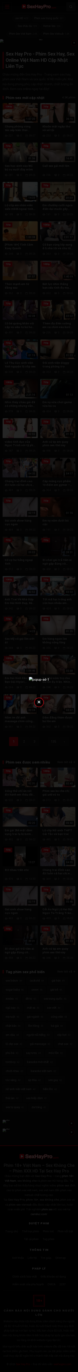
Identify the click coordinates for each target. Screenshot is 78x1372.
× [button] (39, 702)
